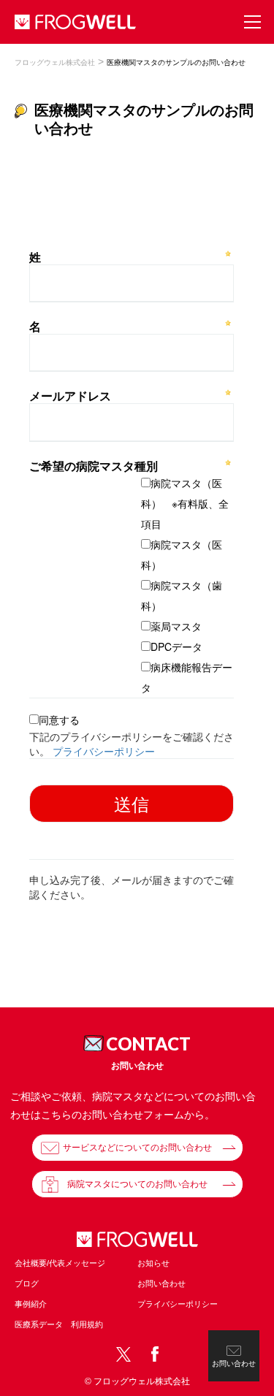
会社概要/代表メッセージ (60, 1263)
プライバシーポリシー (177, 1304)
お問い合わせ (161, 1283)
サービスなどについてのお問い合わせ (137, 1148)
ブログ (27, 1283)
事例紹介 (31, 1304)
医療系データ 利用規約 (59, 1324)
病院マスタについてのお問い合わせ (137, 1184)
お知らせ (153, 1263)
